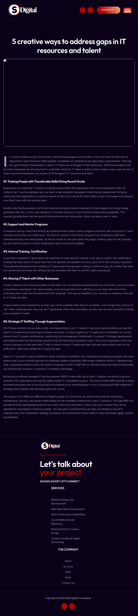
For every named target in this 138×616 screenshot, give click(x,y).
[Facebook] (83, 10)
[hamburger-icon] (127, 10)
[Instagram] (90, 10)
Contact (107, 10)
